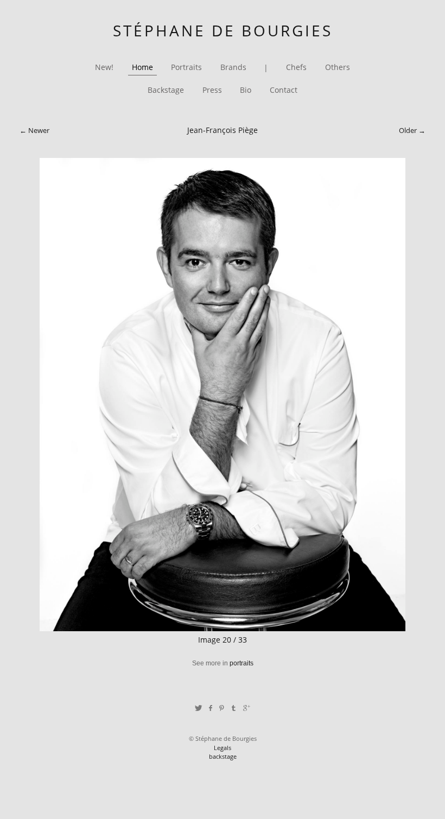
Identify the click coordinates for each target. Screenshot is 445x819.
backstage (223, 756)
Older (408, 130)
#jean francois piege (173, 680)
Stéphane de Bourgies (223, 30)
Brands (233, 67)
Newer (38, 130)
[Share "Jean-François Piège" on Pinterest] (221, 708)
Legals (222, 748)
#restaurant (286, 680)
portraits (241, 663)
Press (212, 90)
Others (337, 67)
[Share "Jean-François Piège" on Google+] (246, 708)
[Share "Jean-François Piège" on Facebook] (210, 708)
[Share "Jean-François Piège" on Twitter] (198, 708)
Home (142, 67)
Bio (245, 90)
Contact (283, 90)
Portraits (186, 67)
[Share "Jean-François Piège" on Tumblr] (234, 708)
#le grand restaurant (236, 680)
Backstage (166, 90)
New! (104, 67)
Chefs (296, 67)
